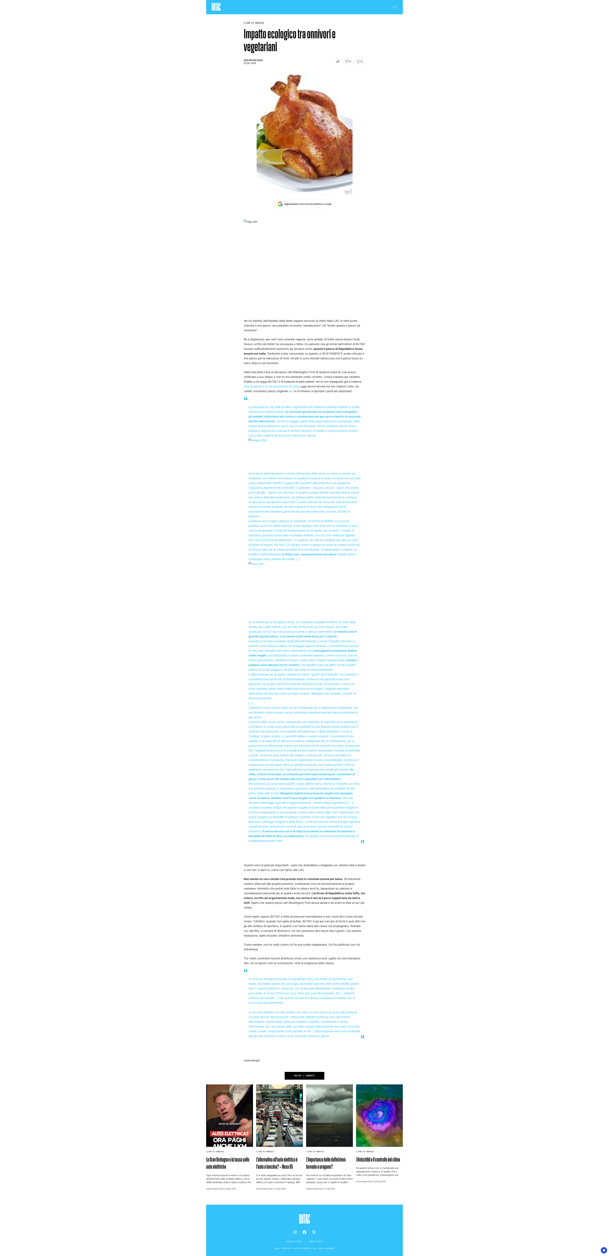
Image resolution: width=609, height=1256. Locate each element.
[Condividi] (337, 61)
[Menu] (394, 7)
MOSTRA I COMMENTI (304, 1075)
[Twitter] (314, 1232)
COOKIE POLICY (316, 1241)
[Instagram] (295, 1232)
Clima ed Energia (215, 1151)
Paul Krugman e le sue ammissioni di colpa (271, 386)
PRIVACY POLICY (294, 1241)
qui (291, 391)
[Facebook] (304, 1232)
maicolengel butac (253, 59)
